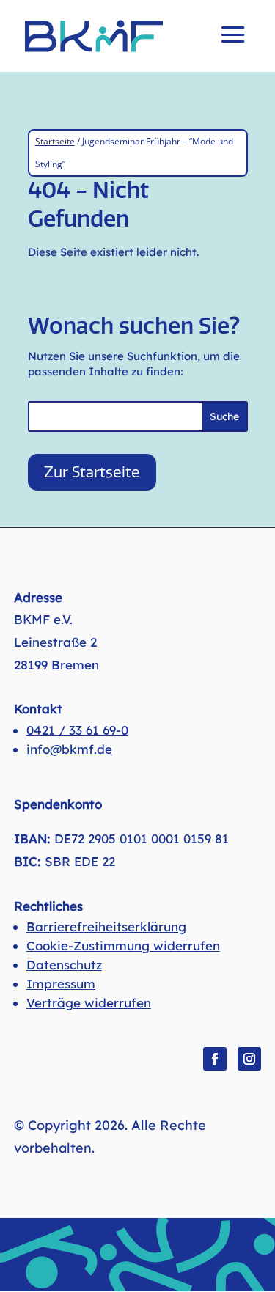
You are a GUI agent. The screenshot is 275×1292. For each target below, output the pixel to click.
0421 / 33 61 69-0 (77, 730)
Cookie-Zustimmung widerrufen (123, 945)
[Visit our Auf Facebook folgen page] (215, 1059)
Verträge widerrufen (88, 1002)
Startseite (55, 141)
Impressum (60, 983)
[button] (233, 45)
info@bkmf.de (69, 749)
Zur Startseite (92, 472)
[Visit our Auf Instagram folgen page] (249, 1059)
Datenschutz (64, 964)
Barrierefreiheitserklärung (106, 926)
